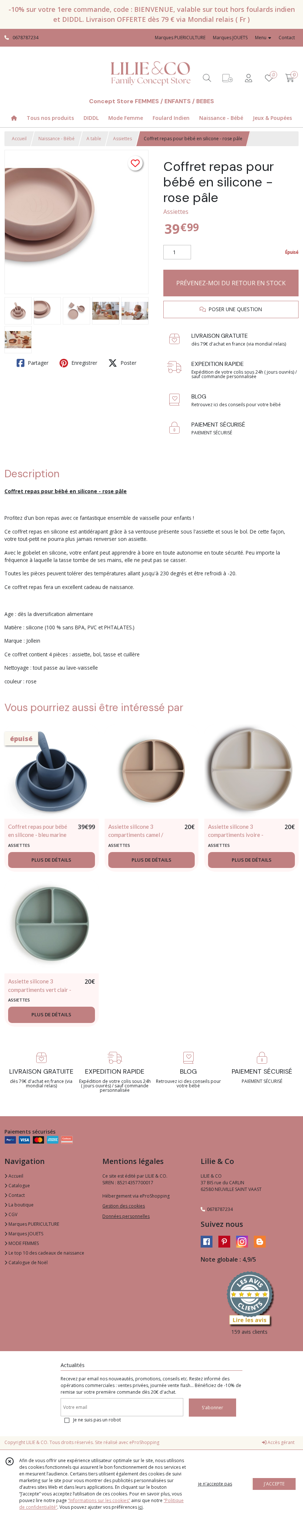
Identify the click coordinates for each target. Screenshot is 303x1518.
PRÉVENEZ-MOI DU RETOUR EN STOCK (231, 283)
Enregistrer (83, 362)
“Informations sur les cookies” (99, 1500)
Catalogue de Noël (27, 1262)
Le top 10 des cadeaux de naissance (45, 1253)
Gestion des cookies (123, 1206)
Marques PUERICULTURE (33, 1224)
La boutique (20, 1205)
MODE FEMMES (23, 1243)
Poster (127, 362)
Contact (287, 37)
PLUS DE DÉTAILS (51, 859)
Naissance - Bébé (56, 138)
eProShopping (144, 1442)
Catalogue (18, 1185)
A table (93, 138)
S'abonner (212, 1407)
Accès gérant (280, 1442)
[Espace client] (248, 78)
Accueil (19, 138)
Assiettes (122, 138)
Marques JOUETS (25, 1234)
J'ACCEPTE (274, 1484)
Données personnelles (126, 1216)
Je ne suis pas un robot (97, 1420)
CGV (12, 1214)
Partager (37, 362)
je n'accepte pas (215, 1484)
